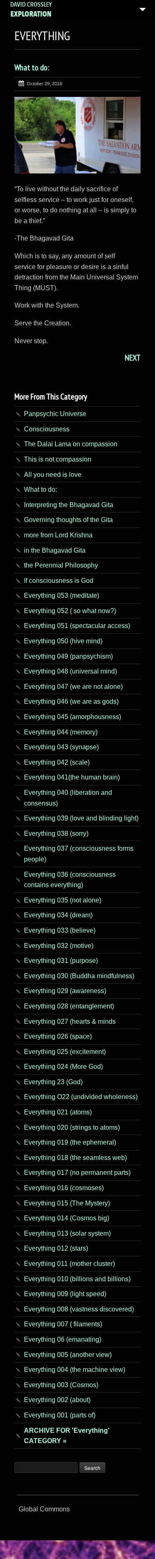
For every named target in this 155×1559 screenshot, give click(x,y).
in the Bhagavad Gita (55, 550)
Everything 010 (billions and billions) (77, 1278)
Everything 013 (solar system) (67, 1233)
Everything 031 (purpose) (61, 960)
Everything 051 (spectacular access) (77, 625)
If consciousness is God (58, 580)
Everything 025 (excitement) (65, 1051)
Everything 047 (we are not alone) (73, 686)
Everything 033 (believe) (59, 930)
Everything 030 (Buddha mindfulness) (79, 975)
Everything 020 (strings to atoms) (72, 1127)
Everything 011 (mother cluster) (69, 1263)
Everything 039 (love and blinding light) (81, 818)
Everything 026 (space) (58, 1036)
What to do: (31, 67)
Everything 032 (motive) (58, 945)
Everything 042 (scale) (57, 762)
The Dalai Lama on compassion (70, 443)
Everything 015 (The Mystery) (67, 1203)
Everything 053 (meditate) (61, 595)
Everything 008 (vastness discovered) (79, 1309)
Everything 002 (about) (57, 1399)
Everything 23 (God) (53, 1081)
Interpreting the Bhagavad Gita (68, 504)
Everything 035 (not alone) (62, 900)
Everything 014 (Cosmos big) (66, 1218)
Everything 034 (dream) (58, 915)
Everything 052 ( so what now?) (70, 610)
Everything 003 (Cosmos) (61, 1384)
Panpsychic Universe (55, 413)
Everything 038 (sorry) (56, 833)
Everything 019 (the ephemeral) (70, 1142)
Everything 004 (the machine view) (74, 1369)
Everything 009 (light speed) (65, 1293)
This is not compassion (57, 459)
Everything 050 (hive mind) (63, 641)
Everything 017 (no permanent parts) (77, 1172)
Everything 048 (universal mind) (70, 671)
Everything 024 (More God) (63, 1066)
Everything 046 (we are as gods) (71, 701)
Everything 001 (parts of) (59, 1415)
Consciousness (46, 429)
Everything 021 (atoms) (58, 1112)
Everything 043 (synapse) (61, 747)
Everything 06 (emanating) (62, 1339)
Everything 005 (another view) (68, 1354)
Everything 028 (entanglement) (69, 1006)
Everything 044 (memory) (61, 732)
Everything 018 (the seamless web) (75, 1157)
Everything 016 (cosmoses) (64, 1187)
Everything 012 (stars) (56, 1248)
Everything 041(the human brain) (72, 777)
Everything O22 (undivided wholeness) (81, 1096)
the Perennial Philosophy (61, 565)
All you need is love (52, 474)
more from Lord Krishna (58, 535)
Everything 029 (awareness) (65, 990)
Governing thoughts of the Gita (68, 519)
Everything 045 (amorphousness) (72, 716)
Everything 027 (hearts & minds (70, 1021)
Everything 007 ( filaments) (63, 1324)
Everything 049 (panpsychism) (68, 656)
